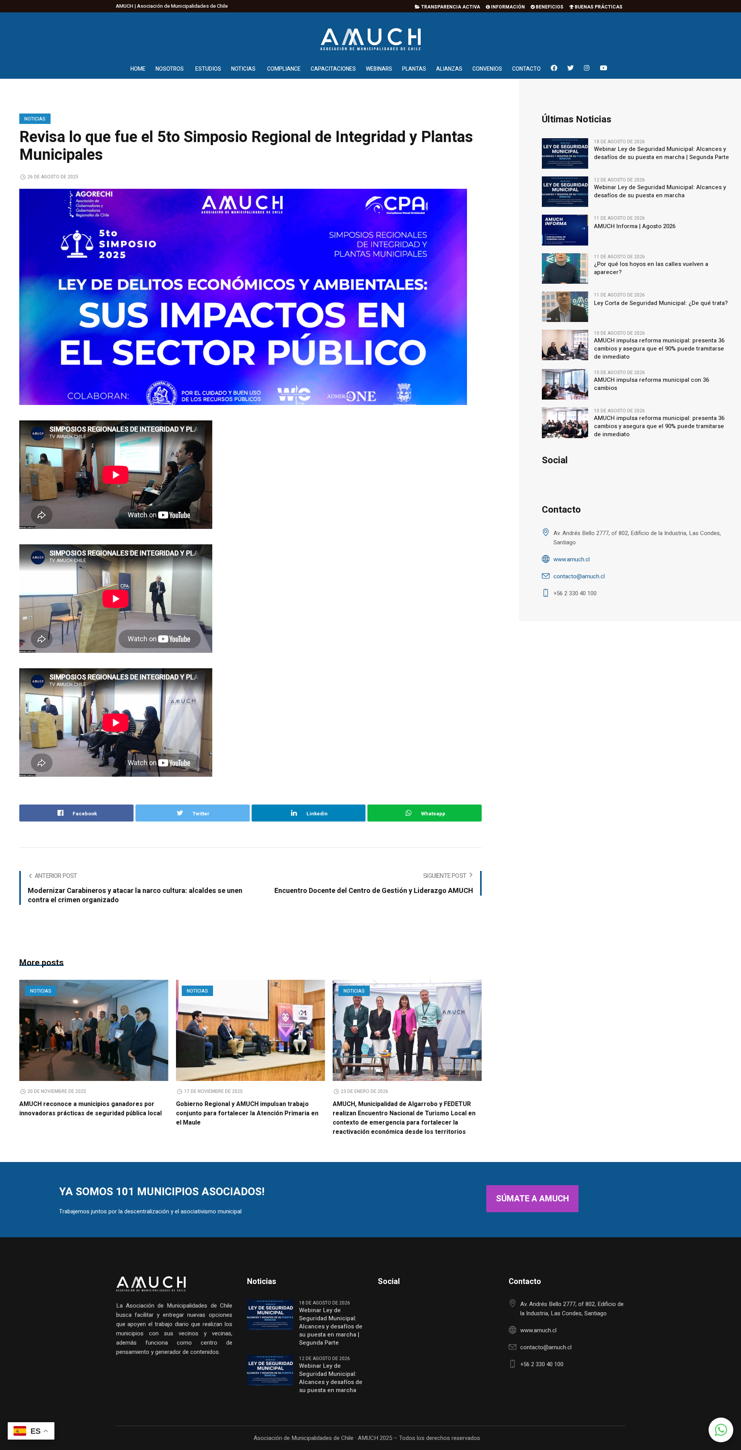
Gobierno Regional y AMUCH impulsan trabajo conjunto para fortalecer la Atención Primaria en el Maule (247, 1113)
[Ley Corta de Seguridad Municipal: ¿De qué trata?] (565, 306)
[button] (721, 1430)
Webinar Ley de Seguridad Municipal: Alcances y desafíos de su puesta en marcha (660, 191)
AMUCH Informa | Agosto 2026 (634, 226)
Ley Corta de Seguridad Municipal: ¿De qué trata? (661, 303)
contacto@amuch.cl (579, 576)
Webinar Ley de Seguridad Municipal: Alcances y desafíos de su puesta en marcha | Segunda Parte (661, 153)
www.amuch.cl (571, 559)
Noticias (35, 118)
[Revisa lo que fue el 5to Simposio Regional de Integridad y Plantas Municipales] (243, 296)
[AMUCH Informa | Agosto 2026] (565, 229)
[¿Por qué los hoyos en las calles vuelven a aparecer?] (565, 268)
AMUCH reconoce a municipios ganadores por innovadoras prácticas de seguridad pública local (90, 1108)
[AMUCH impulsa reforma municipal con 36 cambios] (565, 384)
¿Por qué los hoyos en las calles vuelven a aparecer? (651, 268)
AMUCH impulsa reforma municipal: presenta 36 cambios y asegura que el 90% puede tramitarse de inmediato (659, 349)
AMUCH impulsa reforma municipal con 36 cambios (651, 384)
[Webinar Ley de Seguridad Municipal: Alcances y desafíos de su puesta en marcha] (565, 191)
